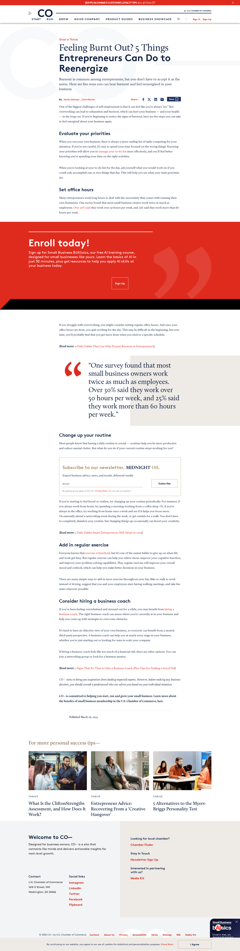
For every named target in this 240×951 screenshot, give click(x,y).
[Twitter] (149, 99)
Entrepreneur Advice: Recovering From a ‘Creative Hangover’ (118, 809)
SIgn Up (120, 283)
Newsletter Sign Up (144, 859)
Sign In (196, 19)
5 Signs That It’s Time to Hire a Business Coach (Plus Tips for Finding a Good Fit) (125, 668)
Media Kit (137, 878)
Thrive (74, 39)
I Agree (194, 944)
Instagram (76, 882)
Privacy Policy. (101, 491)
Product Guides (119, 19)
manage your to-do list (112, 151)
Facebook (76, 899)
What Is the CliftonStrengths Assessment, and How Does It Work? (57, 809)
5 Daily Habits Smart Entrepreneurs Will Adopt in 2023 (108, 532)
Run (50, 19)
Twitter (74, 893)
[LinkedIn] (155, 99)
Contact (94, 934)
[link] (178, 19)
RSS (178, 934)
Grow (64, 19)
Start (36, 19)
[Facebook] (143, 99)
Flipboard (75, 904)
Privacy (123, 934)
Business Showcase (155, 19)
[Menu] (30, 13)
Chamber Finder (142, 844)
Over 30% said (81, 207)
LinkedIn (75, 888)
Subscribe (164, 483)
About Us (109, 934)
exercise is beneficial (97, 553)
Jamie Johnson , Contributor (79, 99)
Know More (167, 944)
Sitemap (167, 934)
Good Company (87, 19)
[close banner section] (233, 2)
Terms (154, 934)
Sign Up (207, 19)
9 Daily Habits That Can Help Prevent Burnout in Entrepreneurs (114, 346)
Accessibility (139, 934)
